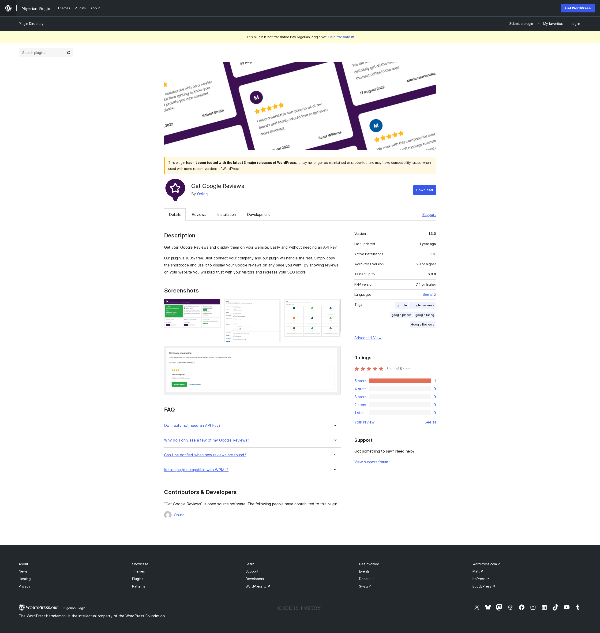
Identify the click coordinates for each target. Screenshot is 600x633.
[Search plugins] (68, 52)
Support (429, 214)
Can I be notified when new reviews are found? (205, 455)
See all (430, 422)
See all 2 (429, 294)
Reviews (199, 214)
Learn (250, 564)
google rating (424, 315)
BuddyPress (483, 586)
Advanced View (368, 337)
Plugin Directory (31, 24)
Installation (226, 214)
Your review (364, 422)
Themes (138, 571)
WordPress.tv (258, 586)
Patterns (138, 586)
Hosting (25, 579)
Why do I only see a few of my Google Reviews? (206, 440)
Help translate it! (341, 37)
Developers (255, 579)
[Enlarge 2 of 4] (274, 305)
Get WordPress (578, 8)
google (402, 305)
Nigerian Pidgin (75, 608)
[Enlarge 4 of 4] (334, 352)
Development (258, 214)
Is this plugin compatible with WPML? (196, 470)
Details (175, 214)
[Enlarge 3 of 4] (334, 305)
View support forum (371, 462)
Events (364, 571)
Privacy (24, 586)
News (23, 571)
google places (401, 315)
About (23, 564)
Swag (365, 586)
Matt (478, 571)
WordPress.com (486, 564)
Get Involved (369, 564)
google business (422, 305)
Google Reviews (422, 324)
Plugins (137, 579)
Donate (367, 579)
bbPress (480, 579)
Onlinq (202, 193)
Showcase (140, 564)
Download (424, 190)
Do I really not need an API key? (192, 425)
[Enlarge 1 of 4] (214, 305)
